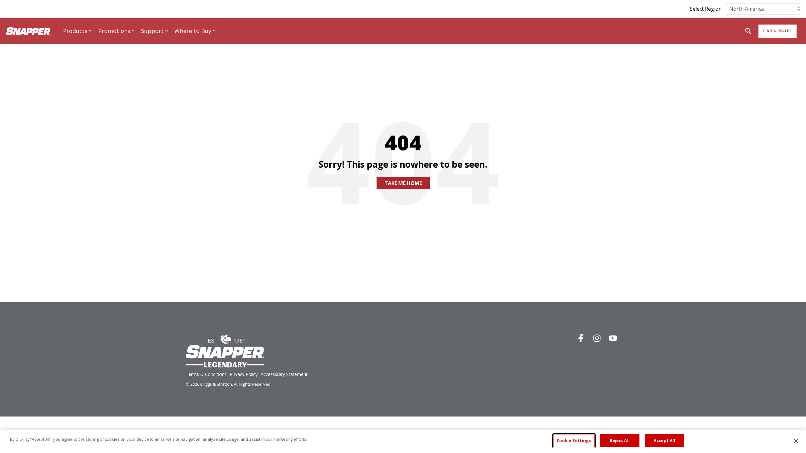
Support (152, 31)
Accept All (664, 440)
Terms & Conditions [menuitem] (206, 374)
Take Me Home (403, 183)
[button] (581, 339)
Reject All (620, 440)
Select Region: (706, 9)
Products (75, 31)
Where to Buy (192, 31)
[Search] (748, 31)
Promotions (114, 31)
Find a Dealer (777, 31)
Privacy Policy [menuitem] (244, 374)
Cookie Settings (574, 440)
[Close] (796, 441)
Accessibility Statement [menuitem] (284, 374)
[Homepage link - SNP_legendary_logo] (225, 364)
